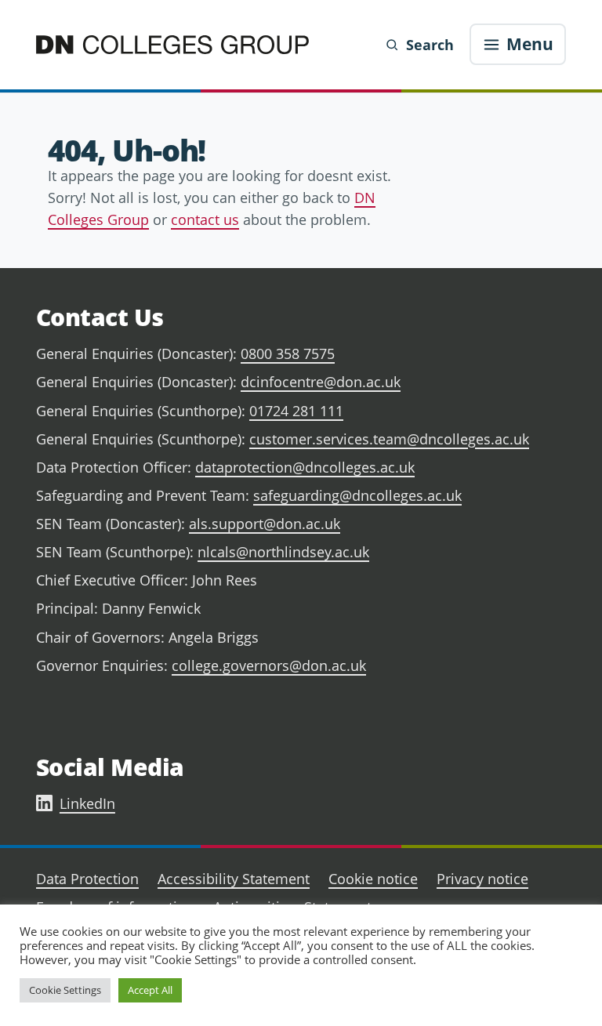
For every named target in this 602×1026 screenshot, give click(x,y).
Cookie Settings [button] (65, 990)
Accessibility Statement (234, 878)
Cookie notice (373, 878)
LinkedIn (87, 803)
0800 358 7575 (288, 353)
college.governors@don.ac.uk (269, 665)
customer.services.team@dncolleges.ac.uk (389, 439)
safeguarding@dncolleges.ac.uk (357, 495)
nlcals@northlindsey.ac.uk (283, 551)
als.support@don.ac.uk (264, 523)
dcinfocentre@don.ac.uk (321, 381)
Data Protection (87, 878)
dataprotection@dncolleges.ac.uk (305, 467)
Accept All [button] (150, 990)
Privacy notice (482, 878)
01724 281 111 (296, 410)
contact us (205, 219)
